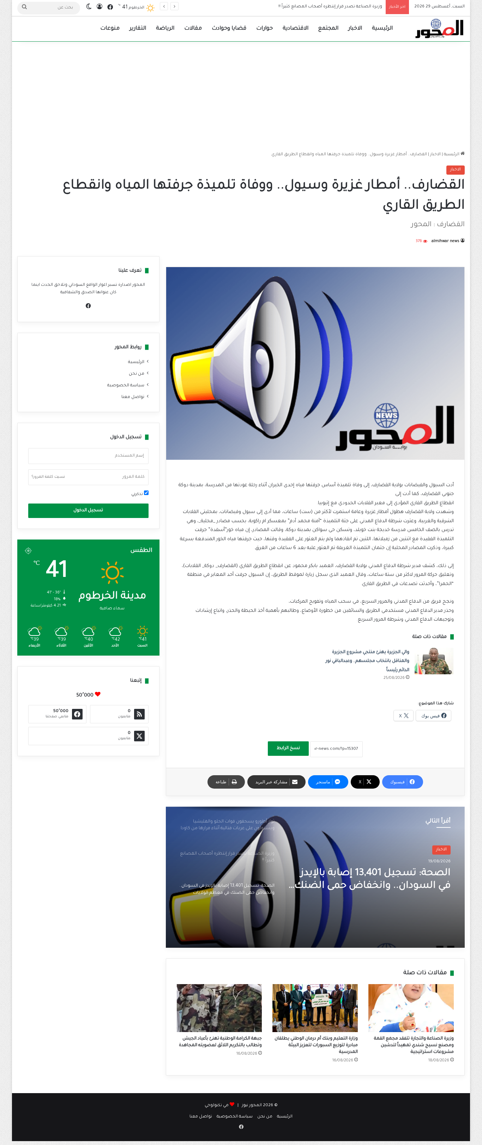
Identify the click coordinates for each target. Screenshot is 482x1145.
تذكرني (137, 494)
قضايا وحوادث (229, 29)
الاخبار (355, 29)
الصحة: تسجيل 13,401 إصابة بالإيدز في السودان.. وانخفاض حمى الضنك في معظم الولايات (297, 7)
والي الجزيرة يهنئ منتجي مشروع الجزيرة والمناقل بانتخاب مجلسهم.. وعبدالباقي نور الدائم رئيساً (367, 661)
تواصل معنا (132, 397)
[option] (315, 877)
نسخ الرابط (288, 748)
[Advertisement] (241, 94)
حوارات (264, 29)
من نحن (136, 374)
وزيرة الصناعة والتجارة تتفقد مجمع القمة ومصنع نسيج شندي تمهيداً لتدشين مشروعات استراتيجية (414, 1045)
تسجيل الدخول (88, 510)
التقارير (137, 29)
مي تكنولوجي (217, 1105)
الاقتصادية (295, 29)
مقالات (193, 29)
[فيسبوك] (88, 306)
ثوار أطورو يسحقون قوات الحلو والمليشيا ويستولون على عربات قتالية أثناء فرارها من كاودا (381, 892)
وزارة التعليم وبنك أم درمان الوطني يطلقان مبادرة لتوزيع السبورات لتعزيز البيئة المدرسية (316, 1045)
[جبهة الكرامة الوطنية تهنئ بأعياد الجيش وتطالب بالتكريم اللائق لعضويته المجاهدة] (219, 1008)
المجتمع (328, 29)
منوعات (110, 29)
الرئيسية (382, 29)
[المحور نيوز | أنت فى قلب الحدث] (440, 29)
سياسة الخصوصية (125, 385)
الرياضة (165, 29)
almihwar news (445, 241)
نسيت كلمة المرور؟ (48, 477)
